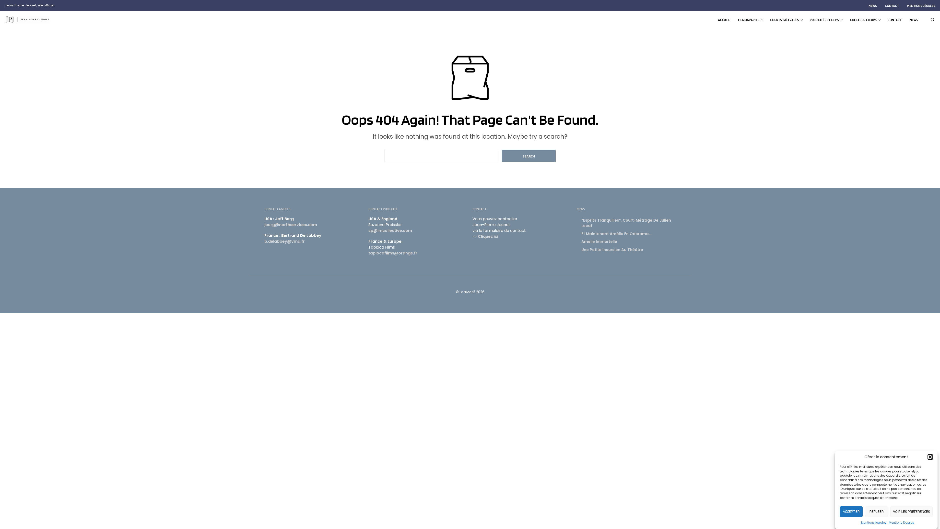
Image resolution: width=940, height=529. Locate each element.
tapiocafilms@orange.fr (392, 253)
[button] (930, 457)
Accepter (851, 511)
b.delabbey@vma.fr (284, 241)
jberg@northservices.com (290, 225)
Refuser (877, 511)
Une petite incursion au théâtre (612, 249)
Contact (892, 6)
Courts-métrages (784, 20)
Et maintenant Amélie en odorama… (616, 233)
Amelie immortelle (599, 241)
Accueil (724, 20)
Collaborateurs (863, 20)
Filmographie (748, 20)
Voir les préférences (911, 511)
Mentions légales (873, 522)
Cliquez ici (488, 236)
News (873, 6)
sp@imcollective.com (390, 230)
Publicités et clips (824, 20)
